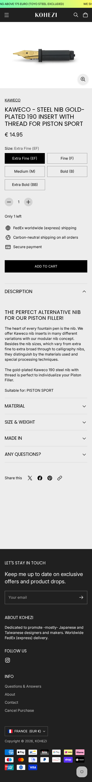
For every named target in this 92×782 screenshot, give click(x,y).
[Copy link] (59, 478)
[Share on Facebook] (40, 478)
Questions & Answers (23, 686)
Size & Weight (20, 422)
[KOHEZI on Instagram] (7, 660)
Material (15, 406)
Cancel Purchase (19, 710)
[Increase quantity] (28, 202)
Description (18, 291)
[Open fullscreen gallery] (83, 79)
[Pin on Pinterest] (50, 478)
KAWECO (13, 100)
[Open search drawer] (76, 15)
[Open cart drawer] (85, 15)
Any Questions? (23, 454)
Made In (13, 438)
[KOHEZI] (46, 15)
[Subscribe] (81, 597)
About (10, 694)
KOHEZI (41, 741)
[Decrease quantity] (9, 202)
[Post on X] (30, 478)
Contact (11, 702)
